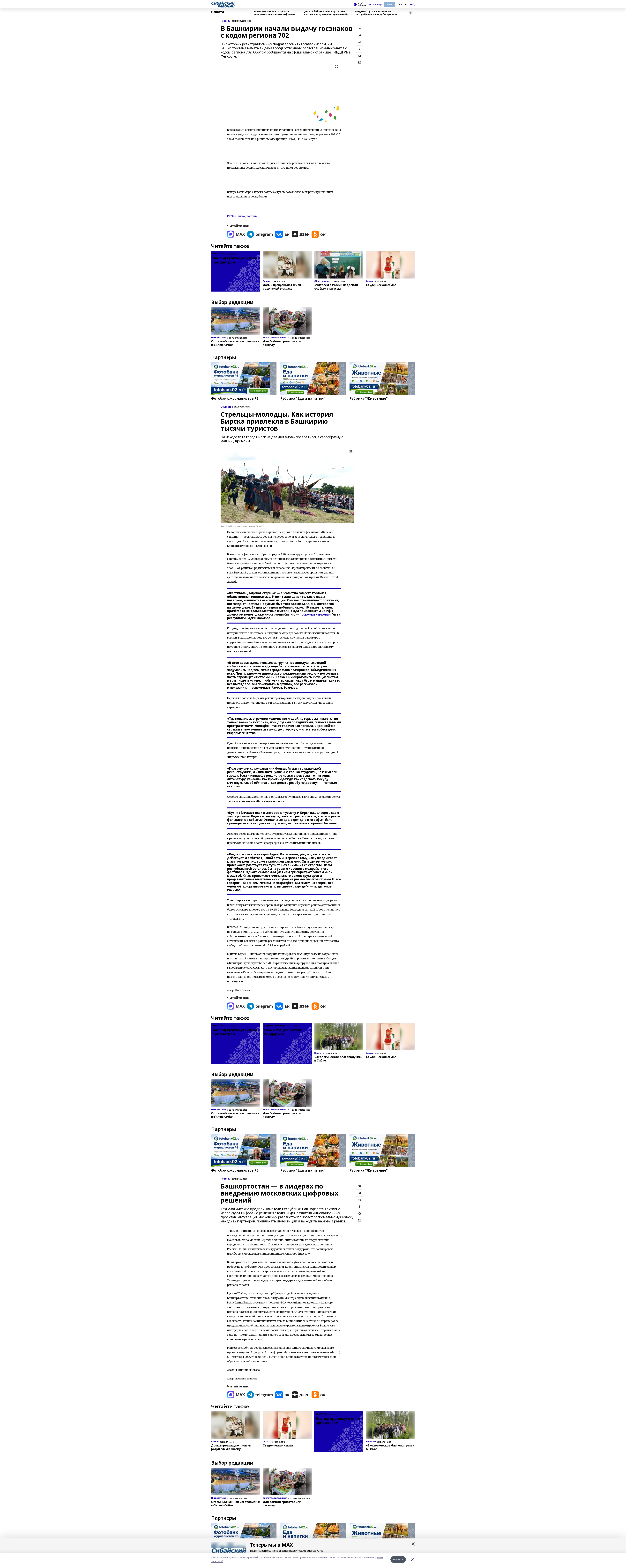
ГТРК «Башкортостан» (242, 216)
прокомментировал (314, 614)
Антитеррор (375, 4)
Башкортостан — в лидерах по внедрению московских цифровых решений (274, 12)
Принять (398, 1559)
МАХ (389, 4)
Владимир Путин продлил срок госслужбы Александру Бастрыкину (376, 12)
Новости (217, 12)
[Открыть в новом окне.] (236, 234)
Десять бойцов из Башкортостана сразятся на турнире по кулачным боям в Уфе (327, 12)
